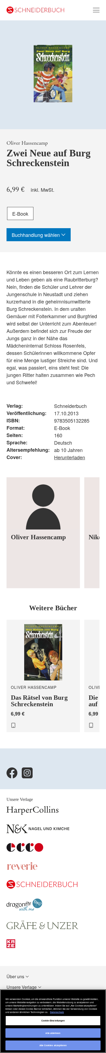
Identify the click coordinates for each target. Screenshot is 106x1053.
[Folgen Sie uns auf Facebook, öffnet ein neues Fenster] (12, 772)
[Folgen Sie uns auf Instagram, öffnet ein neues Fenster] (27, 772)
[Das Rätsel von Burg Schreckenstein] (43, 676)
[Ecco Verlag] (25, 850)
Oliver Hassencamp (27, 143)
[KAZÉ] (11, 946)
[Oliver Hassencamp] (43, 532)
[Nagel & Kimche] (38, 831)
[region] (53, 1021)
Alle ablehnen (52, 1033)
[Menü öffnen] (96, 10)
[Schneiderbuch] (42, 887)
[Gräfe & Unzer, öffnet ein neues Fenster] (42, 928)
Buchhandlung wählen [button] (36, 234)
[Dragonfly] (24, 909)
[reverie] (22, 868)
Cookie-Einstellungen (53, 1020)
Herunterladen (69, 457)
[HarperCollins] (32, 813)
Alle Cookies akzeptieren (53, 1045)
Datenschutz (57, 1012)
